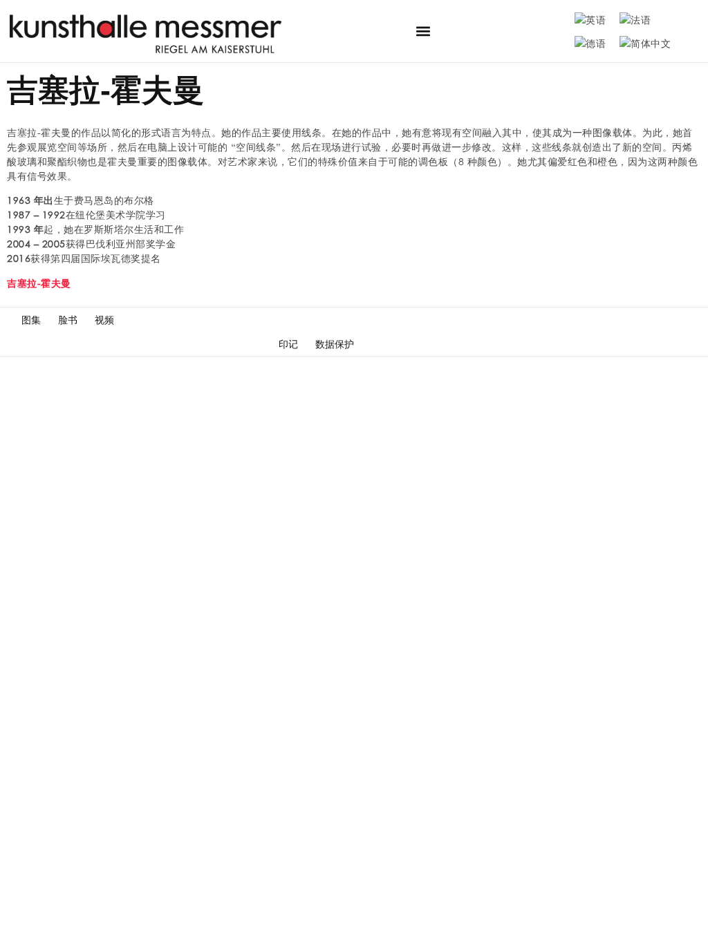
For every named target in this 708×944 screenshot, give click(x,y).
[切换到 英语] (590, 19)
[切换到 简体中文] (645, 43)
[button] (423, 31)
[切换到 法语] (635, 19)
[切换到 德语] (590, 43)
